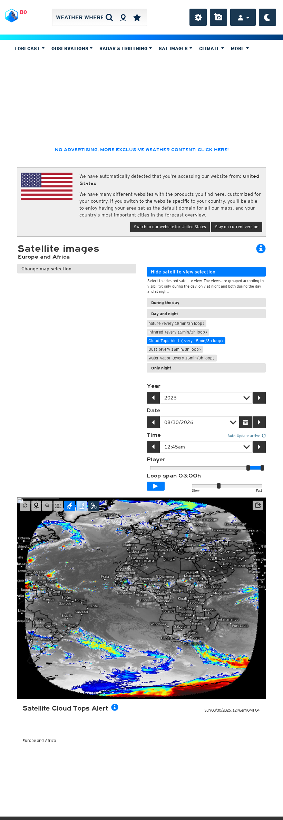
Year (153, 386)
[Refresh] (25, 506)
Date (153, 410)
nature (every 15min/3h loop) (176, 323)
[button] (258, 505)
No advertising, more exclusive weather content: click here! (141, 149)
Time (154, 435)
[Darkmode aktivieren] (267, 17)
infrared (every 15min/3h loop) (177, 332)
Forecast (27, 48)
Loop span (174, 476)
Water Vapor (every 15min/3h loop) (181, 357)
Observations (70, 48)
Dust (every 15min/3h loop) (174, 349)
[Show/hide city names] (58, 506)
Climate (210, 48)
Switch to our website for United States (170, 226)
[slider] (262, 468)
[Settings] (198, 17)
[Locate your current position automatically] (123, 17)
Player (156, 459)
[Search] (109, 17)
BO (23, 12)
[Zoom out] (47, 506)
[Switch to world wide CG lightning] (81, 506)
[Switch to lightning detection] (69, 506)
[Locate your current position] (36, 506)
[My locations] (137, 17)
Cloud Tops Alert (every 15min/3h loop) (186, 340)
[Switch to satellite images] (93, 506)
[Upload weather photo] (218, 17)
